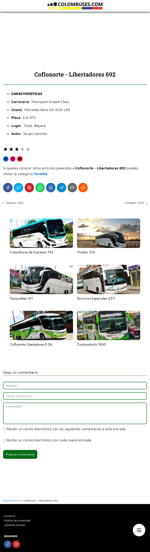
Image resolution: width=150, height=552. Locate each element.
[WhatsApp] (40, 187)
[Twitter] (18, 187)
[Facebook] (7, 187)
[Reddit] (83, 187)
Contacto (9, 516)
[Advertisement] (75, 41)
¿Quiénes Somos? (15, 525)
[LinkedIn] (50, 187)
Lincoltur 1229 (134, 202)
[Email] (72, 187)
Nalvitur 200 (14, 202)
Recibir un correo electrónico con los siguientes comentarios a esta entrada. (66, 429)
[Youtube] (16, 544)
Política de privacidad (17, 520)
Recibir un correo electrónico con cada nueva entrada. (49, 440)
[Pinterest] (29, 187)
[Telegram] (61, 187)
